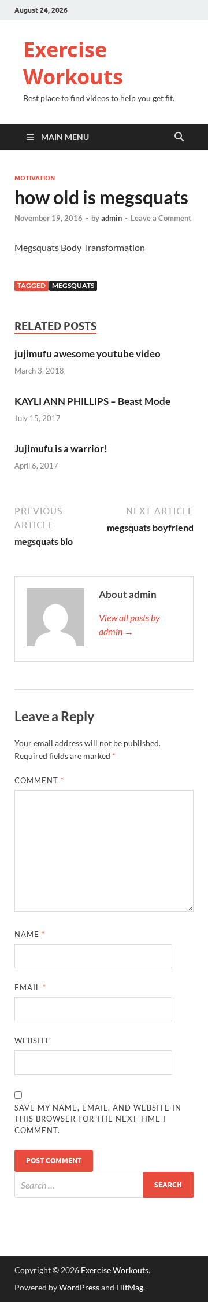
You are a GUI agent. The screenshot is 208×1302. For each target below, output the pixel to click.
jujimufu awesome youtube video (87, 354)
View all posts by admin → (129, 624)
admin (111, 218)
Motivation (34, 178)
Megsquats (73, 285)
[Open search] (179, 137)
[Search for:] (104, 1185)
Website (32, 1040)
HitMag (129, 1287)
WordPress (79, 1287)
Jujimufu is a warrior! (60, 448)
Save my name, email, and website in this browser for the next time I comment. (97, 1119)
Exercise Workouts (73, 63)
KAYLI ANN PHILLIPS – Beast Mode (92, 401)
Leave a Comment (161, 218)
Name (29, 934)
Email (30, 987)
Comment (39, 780)
